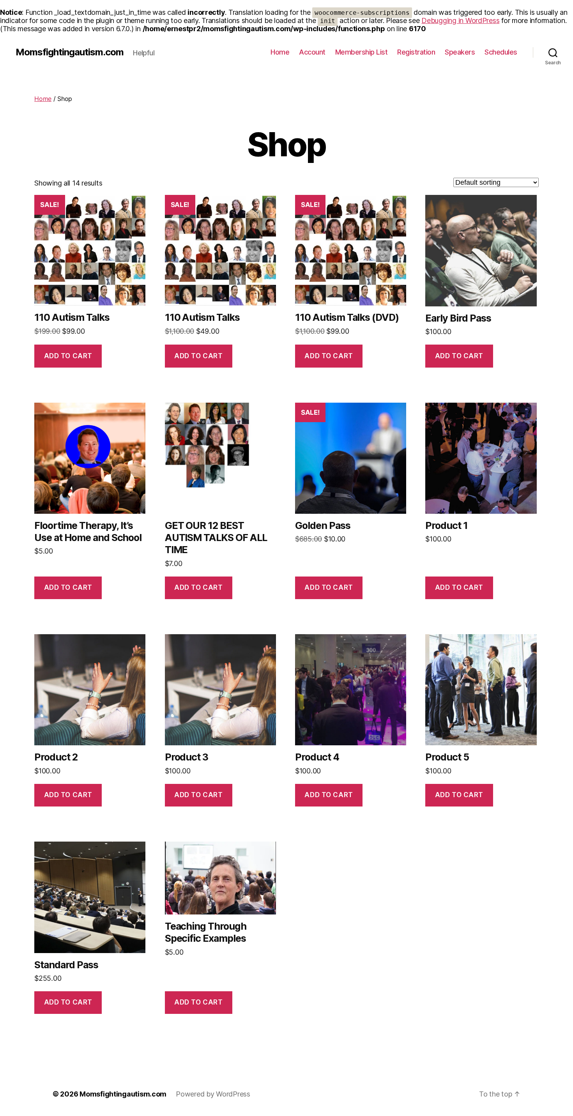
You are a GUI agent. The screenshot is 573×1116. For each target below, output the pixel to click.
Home (280, 52)
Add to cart (68, 356)
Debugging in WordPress (460, 20)
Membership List (361, 52)
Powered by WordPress (213, 1094)
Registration (416, 52)
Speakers (460, 52)
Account (312, 52)
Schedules (501, 52)
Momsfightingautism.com (70, 52)
